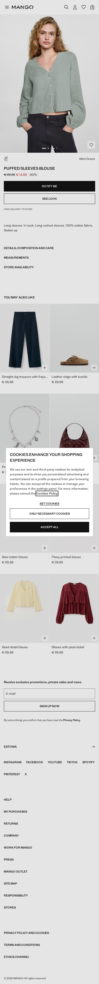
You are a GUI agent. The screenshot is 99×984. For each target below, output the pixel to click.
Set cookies (49, 504)
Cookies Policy (47, 493)
